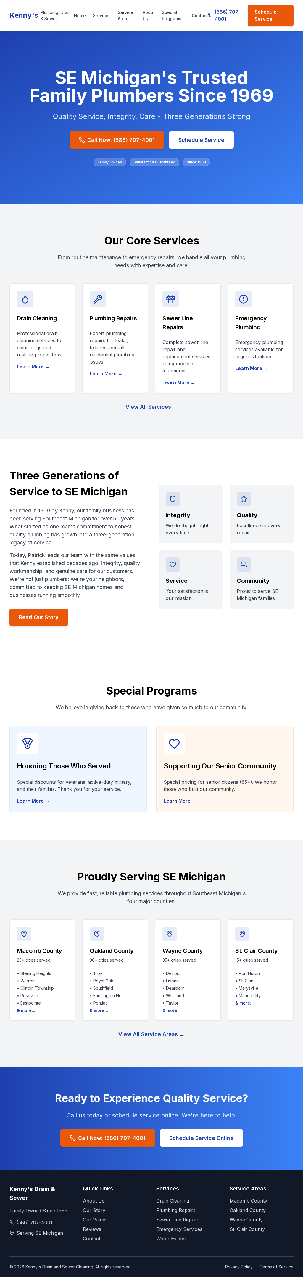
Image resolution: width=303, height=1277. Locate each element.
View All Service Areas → (151, 1034)
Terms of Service (277, 1266)
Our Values (95, 1220)
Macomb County (248, 1201)
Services (102, 15)
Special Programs (171, 15)
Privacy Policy (239, 1266)
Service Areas (125, 15)
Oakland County (248, 1210)
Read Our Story (39, 617)
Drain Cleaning (172, 1201)
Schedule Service (266, 15)
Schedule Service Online (201, 1138)
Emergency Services (179, 1229)
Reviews (92, 1229)
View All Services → (151, 407)
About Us (149, 15)
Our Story (94, 1210)
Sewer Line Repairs (178, 1220)
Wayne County (246, 1220)
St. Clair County (247, 1229)
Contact (200, 15)
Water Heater (171, 1239)
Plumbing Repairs (176, 1210)
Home (80, 15)
